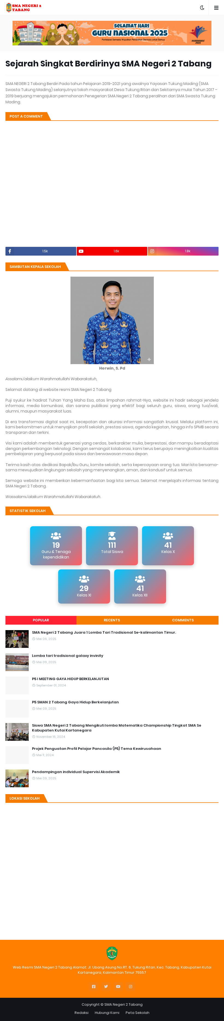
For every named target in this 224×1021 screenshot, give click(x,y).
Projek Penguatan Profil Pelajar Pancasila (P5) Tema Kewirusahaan (96, 748)
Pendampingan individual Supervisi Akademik (76, 772)
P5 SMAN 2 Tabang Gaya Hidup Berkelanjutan (75, 702)
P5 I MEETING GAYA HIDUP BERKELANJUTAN (70, 679)
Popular (41, 620)
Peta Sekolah (137, 1012)
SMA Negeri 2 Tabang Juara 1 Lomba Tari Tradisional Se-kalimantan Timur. (104, 632)
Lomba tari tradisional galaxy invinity (67, 655)
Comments (183, 620)
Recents (112, 620)
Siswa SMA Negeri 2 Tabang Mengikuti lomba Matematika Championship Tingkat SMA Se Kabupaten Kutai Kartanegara (116, 728)
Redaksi (82, 1012)
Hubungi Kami (107, 1012)
